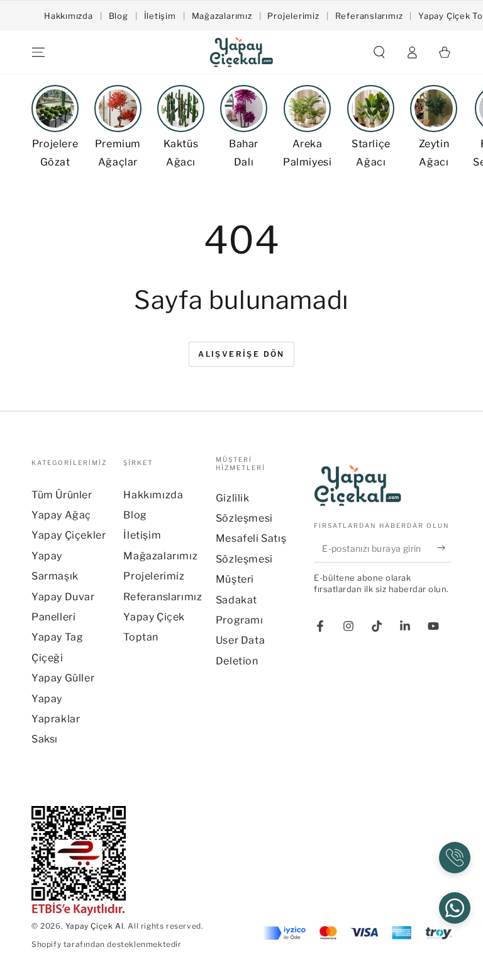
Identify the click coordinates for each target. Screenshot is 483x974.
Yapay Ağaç (61, 515)
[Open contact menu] (454, 857)
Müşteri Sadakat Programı (240, 599)
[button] (379, 52)
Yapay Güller (62, 678)
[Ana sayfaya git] (241, 52)
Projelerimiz (293, 16)
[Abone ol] (444, 548)
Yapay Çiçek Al (94, 926)
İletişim (160, 16)
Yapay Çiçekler (68, 535)
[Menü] (38, 52)
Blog (118, 16)
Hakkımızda (68, 16)
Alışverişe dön (241, 354)
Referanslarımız (369, 16)
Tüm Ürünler (61, 495)
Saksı (44, 739)
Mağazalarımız (222, 16)
